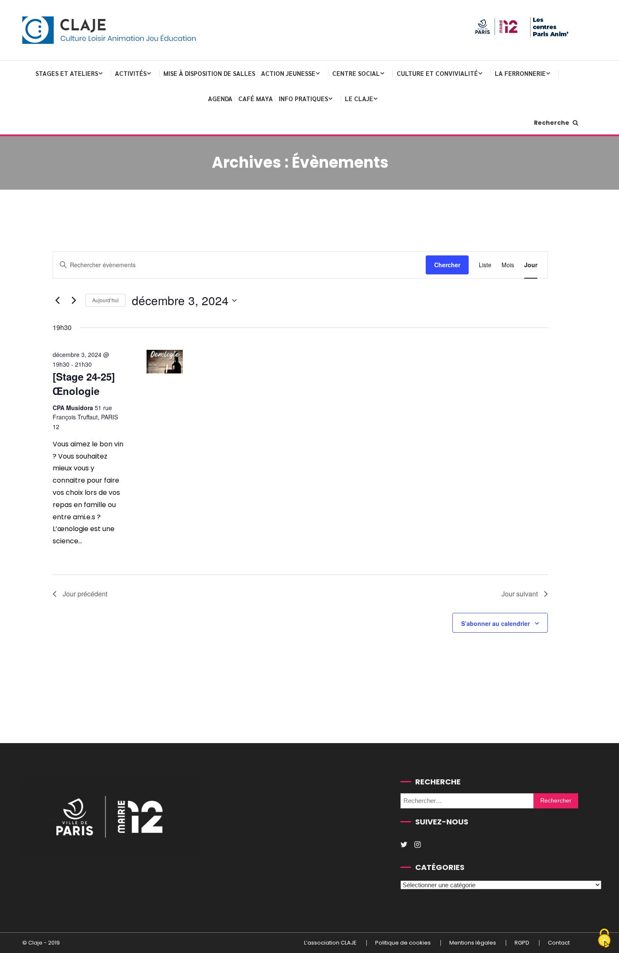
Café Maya (255, 98)
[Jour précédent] (58, 300)
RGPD (522, 943)
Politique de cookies (403, 943)
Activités (131, 73)
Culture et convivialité (437, 73)
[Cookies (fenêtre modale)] (604, 938)
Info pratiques (303, 98)
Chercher (447, 264)
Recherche (552, 122)
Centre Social (356, 73)
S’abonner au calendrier (495, 623)
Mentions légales (472, 943)
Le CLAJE (359, 98)
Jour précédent (85, 594)
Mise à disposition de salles (209, 73)
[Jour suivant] (74, 300)
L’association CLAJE (330, 943)
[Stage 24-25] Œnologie (84, 383)
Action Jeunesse (288, 73)
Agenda (220, 98)
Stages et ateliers (66, 73)
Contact (559, 943)
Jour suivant (520, 594)
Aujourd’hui (105, 299)
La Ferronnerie (520, 73)
